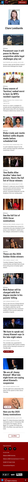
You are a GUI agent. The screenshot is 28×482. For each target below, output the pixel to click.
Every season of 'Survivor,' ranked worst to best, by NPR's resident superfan (13, 92)
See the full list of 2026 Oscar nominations (11, 218)
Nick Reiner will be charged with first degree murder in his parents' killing (12, 293)
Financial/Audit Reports (9, 465)
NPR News (5, 48)
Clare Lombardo (6, 260)
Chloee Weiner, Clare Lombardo (10, 144)
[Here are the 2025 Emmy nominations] (13, 403)
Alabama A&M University (9, 455)
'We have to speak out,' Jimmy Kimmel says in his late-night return (13, 334)
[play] (2, 480)
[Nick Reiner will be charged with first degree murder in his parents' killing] (13, 278)
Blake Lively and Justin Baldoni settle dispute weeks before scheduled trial (14, 137)
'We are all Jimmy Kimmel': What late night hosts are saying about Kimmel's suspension (13, 377)
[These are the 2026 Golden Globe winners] (13, 242)
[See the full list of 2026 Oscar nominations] (13, 204)
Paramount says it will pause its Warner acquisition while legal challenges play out (13, 54)
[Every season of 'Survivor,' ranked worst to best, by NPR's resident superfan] (13, 77)
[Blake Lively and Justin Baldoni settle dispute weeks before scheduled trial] (13, 122)
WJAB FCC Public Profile (9, 462)
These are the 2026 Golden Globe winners (13, 255)
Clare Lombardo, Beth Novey (9, 418)
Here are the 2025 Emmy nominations (12, 413)
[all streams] (26, 480)
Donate (23, 2)
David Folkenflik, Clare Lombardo (10, 62)
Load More (14, 436)
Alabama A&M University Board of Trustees (13, 459)
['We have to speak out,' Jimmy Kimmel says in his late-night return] (13, 323)
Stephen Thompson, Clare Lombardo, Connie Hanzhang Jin (12, 100)
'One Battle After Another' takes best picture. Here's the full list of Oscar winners (13, 176)
